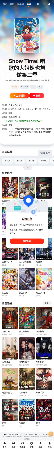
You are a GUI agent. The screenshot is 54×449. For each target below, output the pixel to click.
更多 (46, 303)
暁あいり (29, 109)
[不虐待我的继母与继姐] (27, 188)
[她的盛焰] (44, 348)
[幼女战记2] (44, 188)
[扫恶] (10, 410)
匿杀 (38, 423)
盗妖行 (39, 262)
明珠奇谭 (23, 392)
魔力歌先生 (24, 331)
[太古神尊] (27, 279)
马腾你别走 (7, 392)
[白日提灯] (44, 318)
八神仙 (21, 109)
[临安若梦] (44, 379)
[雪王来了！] (44, 279)
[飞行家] (27, 410)
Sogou (45, 434)
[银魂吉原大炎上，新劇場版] (10, 188)
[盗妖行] (44, 249)
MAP (16, 434)
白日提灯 (40, 331)
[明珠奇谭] (27, 379)
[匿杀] (44, 410)
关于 (6, 434)
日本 (40, 87)
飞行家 (22, 423)
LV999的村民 (25, 262)
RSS (21, 434)
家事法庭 (6, 362)
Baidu (25, 434)
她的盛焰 (40, 362)
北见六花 (12, 109)
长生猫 (5, 293)
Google (31, 434)
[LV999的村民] (27, 249)
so (40, 434)
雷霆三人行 (7, 262)
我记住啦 (27, 241)
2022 (33, 87)
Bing (36, 434)
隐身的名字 (24, 362)
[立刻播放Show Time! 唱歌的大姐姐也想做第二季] (27, 35)
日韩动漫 (24, 87)
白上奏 (38, 109)
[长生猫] (10, 279)
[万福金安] (10, 318)
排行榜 (11, 434)
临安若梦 (40, 392)
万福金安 (6, 331)
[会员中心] (49, 4)
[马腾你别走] (10, 379)
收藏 (38, 95)
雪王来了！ (41, 293)
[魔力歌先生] (27, 318)
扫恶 (4, 423)
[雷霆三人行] (10, 249)
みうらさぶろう (15, 105)
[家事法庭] (10, 348)
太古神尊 (23, 293)
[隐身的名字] (27, 348)
